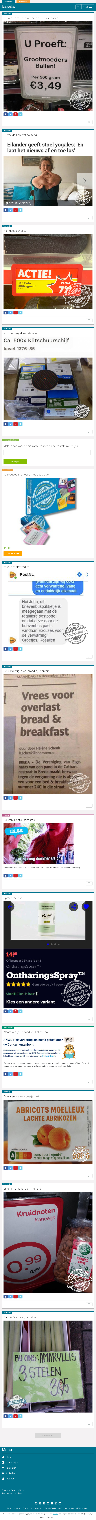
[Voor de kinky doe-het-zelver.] (48, 378)
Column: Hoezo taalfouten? (20, 819)
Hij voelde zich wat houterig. (20, 134)
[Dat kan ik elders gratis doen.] (48, 1367)
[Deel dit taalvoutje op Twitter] (10, 114)
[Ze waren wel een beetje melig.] (48, 1132)
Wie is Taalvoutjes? (53, 1508)
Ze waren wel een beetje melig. (22, 1096)
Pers (9, 1508)
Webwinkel (23, 2)
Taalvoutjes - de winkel (12, 1493)
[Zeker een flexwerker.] (48, 607)
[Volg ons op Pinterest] (52, 1503)
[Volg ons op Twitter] (44, 1503)
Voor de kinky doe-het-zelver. (21, 333)
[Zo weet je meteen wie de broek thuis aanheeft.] (48, 66)
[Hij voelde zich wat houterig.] (48, 172)
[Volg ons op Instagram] (40, 1503)
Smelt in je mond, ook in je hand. (23, 1188)
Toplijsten (11, 1468)
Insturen (10, 1478)
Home (9, 1457)
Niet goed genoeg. (15, 230)
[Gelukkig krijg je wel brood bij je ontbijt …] (48, 734)
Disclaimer (27, 1508)
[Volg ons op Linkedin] (56, 1503)
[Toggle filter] (78, 6)
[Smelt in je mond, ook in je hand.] (48, 1242)
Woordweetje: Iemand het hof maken (26, 1032)
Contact (38, 1508)
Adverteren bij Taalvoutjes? (77, 1508)
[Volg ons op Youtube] (60, 1503)
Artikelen (10, 1473)
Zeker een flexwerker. (17, 567)
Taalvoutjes (8, 2)
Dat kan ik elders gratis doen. (21, 1317)
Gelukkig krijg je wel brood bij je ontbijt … (28, 670)
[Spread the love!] (48, 954)
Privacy (17, 1508)
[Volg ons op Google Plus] (48, 1503)
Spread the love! (13, 898)
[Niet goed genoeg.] (48, 271)
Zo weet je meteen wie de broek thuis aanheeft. (32, 18)
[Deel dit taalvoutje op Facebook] (6, 114)
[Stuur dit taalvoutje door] (20, 114)
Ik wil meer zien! (48, 1435)
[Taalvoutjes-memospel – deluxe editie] (48, 511)
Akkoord (50, 1517)
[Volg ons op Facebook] (36, 1503)
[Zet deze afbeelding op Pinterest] (15, 114)
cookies (55, 1514)
